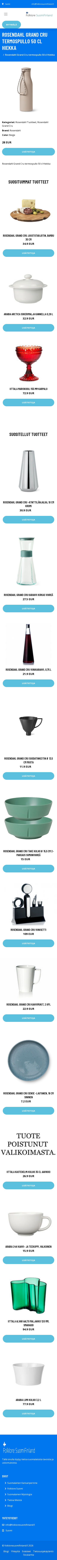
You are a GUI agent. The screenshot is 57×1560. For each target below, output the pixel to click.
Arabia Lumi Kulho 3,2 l (28, 1400)
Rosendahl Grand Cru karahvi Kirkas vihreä (28, 595)
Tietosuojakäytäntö (43, 1551)
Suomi (7, 4)
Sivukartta (28, 1554)
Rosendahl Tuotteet (25, 122)
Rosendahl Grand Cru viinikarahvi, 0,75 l (28, 669)
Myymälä (11, 24)
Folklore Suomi (15, 1488)
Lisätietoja (28, 151)
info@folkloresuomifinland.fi (43, 4)
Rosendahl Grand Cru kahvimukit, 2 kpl (29, 1004)
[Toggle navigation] (6, 14)
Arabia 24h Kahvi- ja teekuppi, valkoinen (28, 1246)
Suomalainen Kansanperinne (22, 1482)
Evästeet (26, 1551)
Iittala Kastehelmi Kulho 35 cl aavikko (28, 1172)
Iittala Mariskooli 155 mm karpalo (28, 388)
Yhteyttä (15, 1551)
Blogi (10, 1505)
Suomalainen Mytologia (19, 1494)
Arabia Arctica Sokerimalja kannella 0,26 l (28, 314)
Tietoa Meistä (14, 1500)
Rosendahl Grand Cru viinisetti (28, 929)
